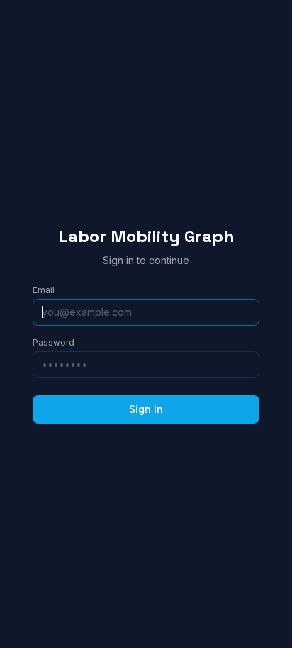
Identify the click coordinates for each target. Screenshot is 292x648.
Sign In (146, 409)
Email (44, 290)
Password (53, 342)
